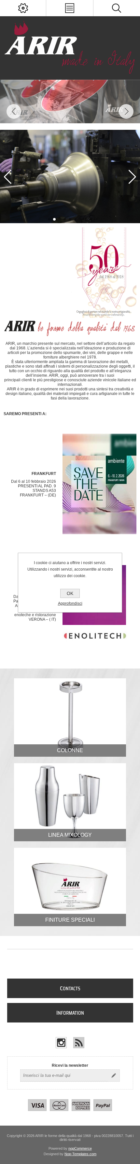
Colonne (70, 750)
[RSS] (79, 1042)
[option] (70, 101)
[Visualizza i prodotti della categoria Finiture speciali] (70, 887)
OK (70, 593)
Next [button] (126, 111)
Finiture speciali (70, 920)
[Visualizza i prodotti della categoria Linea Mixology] (70, 802)
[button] (49, 219)
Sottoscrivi (113, 1075)
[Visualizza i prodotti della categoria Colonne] (70, 717)
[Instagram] (61, 1042)
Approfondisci (70, 603)
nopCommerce (80, 1148)
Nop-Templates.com (80, 1154)
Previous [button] (14, 111)
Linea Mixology (70, 835)
